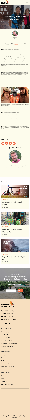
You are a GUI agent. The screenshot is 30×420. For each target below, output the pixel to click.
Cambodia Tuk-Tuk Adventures (9, 341)
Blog (1, 6)
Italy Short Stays (5, 335)
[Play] (15, 94)
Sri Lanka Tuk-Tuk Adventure (16, 44)
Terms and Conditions (7, 384)
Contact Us (4, 381)
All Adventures (5, 332)
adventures (19, 114)
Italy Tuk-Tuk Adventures (7, 338)
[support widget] (27, 416)
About (2, 376)
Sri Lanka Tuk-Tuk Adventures (9, 343)
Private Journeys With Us (7, 346)
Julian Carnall (15, 37)
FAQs (2, 378)
